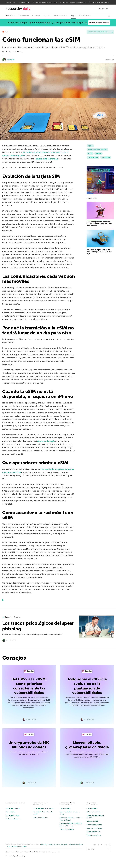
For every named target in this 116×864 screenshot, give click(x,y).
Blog (72, 16)
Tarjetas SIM (93, 157)
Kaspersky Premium (12, 815)
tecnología (106, 157)
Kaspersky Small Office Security (43, 808)
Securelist (8, 856)
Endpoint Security (93, 821)
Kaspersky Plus (11, 812)
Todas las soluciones (13, 819)
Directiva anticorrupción (61, 844)
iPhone (98, 153)
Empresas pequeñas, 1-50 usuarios (46, 2)
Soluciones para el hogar (15, 803)
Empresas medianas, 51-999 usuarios (74, 2)
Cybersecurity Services (95, 812)
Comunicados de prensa (53, 852)
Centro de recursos (60, 16)
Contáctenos (9, 852)
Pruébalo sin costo (99, 22)
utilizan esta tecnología (47, 159)
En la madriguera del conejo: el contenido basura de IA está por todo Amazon (99, 224)
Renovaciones (24, 16)
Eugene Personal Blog (19, 856)
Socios (26, 852)
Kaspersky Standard (12, 808)
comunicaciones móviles (97, 150)
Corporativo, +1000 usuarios (100, 2)
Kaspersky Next (65, 808)
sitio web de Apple (46, 441)
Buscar (112, 32)
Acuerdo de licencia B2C (76, 844)
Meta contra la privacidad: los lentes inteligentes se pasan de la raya (99, 252)
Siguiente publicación (12, 617)
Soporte (46, 16)
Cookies (24, 846)
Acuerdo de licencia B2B (14, 846)
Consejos (30, 671)
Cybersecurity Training (95, 828)
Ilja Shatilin (10, 59)
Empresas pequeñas (40, 803)
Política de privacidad (46, 844)
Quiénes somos (19, 852)
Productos (9, 16)
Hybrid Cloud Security (94, 825)
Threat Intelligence (93, 832)
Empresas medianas (67, 803)
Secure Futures (84, 16)
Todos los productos (40, 818)
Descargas (36, 16)
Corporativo (91, 803)
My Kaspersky (103, 9)
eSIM (6, 32)
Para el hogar (25, 2)
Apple (90, 146)
